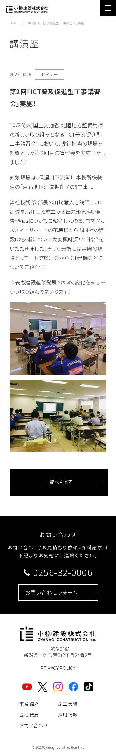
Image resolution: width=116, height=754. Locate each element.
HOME (14, 23)
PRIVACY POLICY (58, 668)
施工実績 (68, 704)
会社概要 (29, 714)
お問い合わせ (33, 725)
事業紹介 (29, 704)
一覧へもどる (58, 482)
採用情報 (68, 714)
